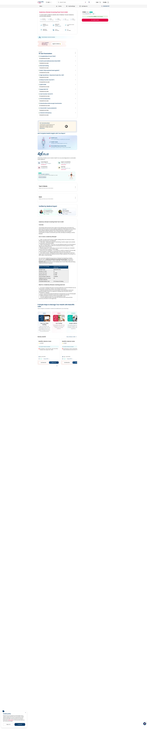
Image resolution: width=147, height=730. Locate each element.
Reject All (8, 724)
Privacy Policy (10, 720)
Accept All (20, 724)
